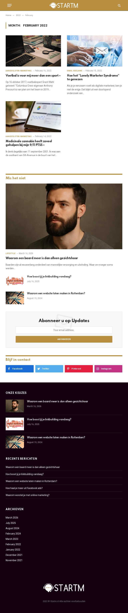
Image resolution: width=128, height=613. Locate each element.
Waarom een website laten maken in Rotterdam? (56, 293)
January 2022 (13, 549)
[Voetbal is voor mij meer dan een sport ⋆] (33, 51)
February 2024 (13, 533)
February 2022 (13, 544)
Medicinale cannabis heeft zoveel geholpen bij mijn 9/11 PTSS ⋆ (29, 143)
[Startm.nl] (64, 5)
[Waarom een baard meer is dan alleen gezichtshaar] (64, 216)
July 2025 (11, 523)
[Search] (119, 5)
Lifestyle (11, 253)
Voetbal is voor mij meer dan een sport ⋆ (33, 75)
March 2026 (12, 517)
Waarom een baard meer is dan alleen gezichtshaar (42, 258)
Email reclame (74, 71)
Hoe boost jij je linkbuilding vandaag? (49, 276)
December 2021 (14, 555)
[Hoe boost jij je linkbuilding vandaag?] (15, 281)
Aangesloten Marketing (19, 71)
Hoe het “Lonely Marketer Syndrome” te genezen (93, 77)
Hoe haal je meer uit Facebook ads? (24, 488)
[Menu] (9, 5)
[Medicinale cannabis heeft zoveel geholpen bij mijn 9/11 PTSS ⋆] (33, 116)
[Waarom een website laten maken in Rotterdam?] (15, 298)
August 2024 (12, 528)
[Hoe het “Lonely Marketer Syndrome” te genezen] (94, 51)
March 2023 (12, 539)
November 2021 (14, 560)
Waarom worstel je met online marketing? (28, 495)
